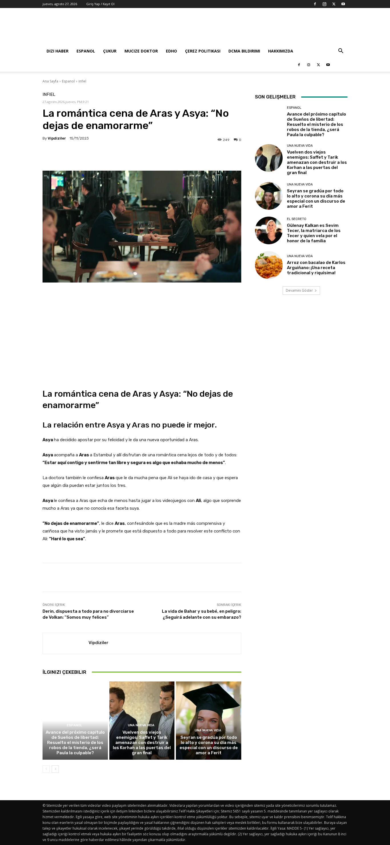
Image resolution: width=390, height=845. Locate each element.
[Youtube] (343, 4)
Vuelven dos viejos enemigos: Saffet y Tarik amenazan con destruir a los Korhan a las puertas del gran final (142, 742)
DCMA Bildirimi (244, 51)
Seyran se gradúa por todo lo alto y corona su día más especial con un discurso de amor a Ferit (209, 745)
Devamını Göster (299, 290)
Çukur (109, 51)
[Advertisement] (243, 29)
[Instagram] (324, 4)
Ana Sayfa (50, 81)
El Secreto (296, 219)
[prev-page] (46, 769)
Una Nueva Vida (141, 725)
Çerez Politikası (202, 51)
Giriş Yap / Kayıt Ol (100, 4)
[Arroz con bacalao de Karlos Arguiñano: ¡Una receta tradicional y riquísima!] (269, 265)
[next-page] (55, 769)
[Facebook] (315, 4)
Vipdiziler (57, 138)
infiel (82, 81)
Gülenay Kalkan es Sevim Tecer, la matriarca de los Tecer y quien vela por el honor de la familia (314, 233)
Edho (171, 51)
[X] (333, 4)
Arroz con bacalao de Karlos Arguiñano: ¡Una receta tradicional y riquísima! (316, 267)
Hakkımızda (280, 51)
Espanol (86, 51)
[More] (214, 156)
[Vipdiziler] (66, 643)
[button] (340, 51)
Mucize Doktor (141, 51)
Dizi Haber (58, 51)
